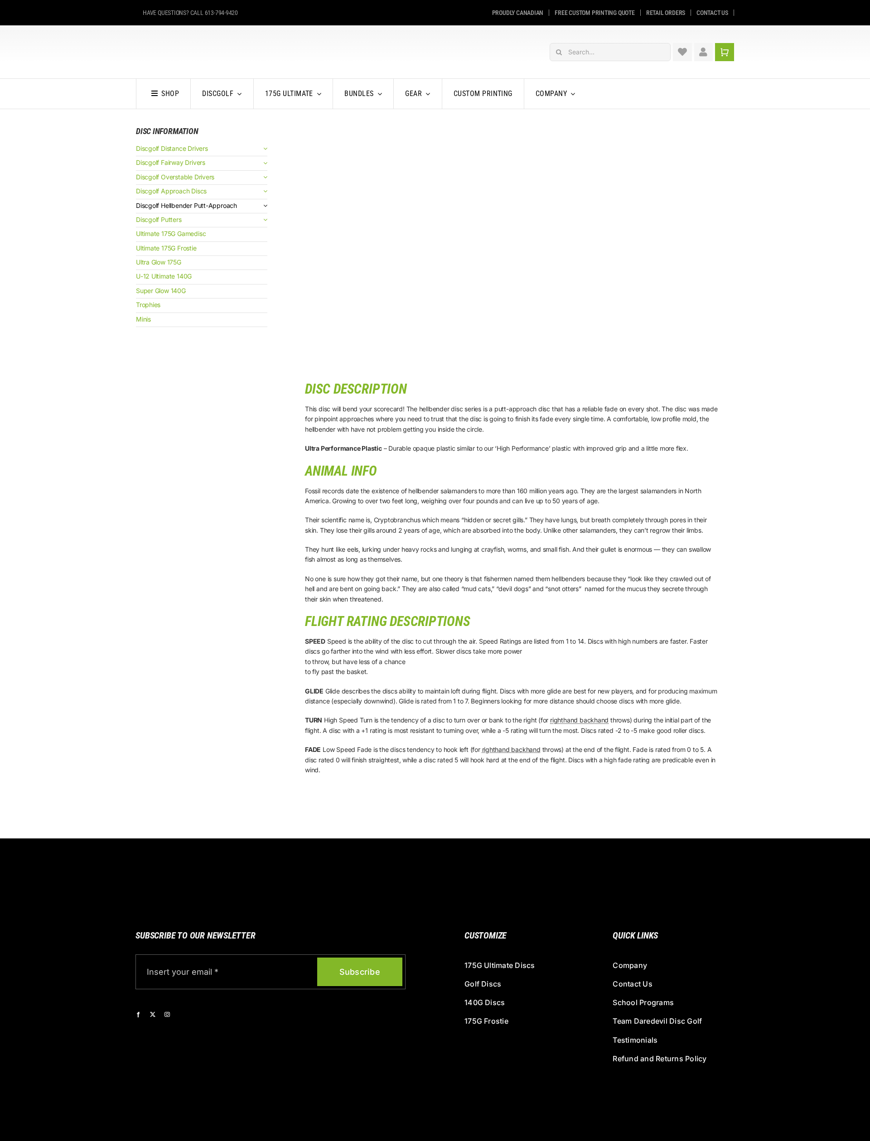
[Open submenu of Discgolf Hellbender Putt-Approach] (263, 205)
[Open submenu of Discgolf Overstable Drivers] (263, 177)
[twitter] (152, 1014)
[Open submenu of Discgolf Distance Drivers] (263, 148)
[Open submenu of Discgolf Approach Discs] (263, 191)
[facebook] (138, 1014)
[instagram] (167, 1014)
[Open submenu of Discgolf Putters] (263, 219)
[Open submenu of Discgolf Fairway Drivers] (263, 162)
